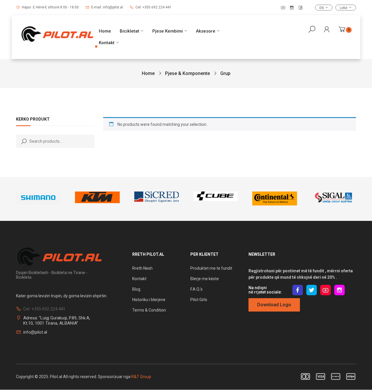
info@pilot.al (35, 332)
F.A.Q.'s (196, 289)
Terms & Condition (149, 310)
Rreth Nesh (142, 268)
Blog (136, 289)
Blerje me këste (204, 278)
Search (22, 141)
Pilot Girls (198, 299)
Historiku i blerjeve (149, 299)
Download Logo (274, 304)
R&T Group (141, 376)
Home (105, 31)
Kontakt (107, 42)
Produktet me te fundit (211, 268)
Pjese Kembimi (167, 31)
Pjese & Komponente (187, 73)
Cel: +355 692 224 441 (153, 7)
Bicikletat (129, 31)
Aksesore (205, 31)
